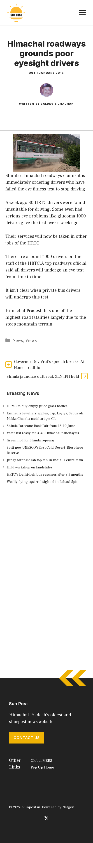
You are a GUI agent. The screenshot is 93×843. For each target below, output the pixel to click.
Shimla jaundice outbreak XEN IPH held (43, 376)
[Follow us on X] (46, 818)
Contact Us (27, 737)
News (18, 341)
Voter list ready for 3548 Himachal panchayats (43, 433)
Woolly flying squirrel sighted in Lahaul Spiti (43, 481)
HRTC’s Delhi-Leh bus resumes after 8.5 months (45, 474)
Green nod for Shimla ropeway (31, 440)
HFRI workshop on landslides (29, 467)
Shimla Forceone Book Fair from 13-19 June (41, 426)
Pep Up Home (42, 767)
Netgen (68, 807)
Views (31, 341)
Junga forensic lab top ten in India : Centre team (45, 460)
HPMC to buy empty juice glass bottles (37, 406)
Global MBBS (41, 760)
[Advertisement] (46, 544)
